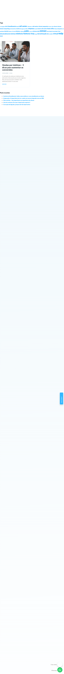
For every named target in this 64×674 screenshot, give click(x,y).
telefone (13, 34)
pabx (26, 31)
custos (18, 28)
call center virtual (37, 26)
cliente (55, 26)
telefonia (19, 34)
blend (17, 26)
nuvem (6, 31)
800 (6, 26)
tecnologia (49, 31)
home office (50, 28)
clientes (59, 26)
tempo (36, 33)
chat (52, 26)
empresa (31, 28)
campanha (45, 26)
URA (48, 34)
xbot (1, 36)
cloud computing (5, 28)
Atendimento (11, 26)
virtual (55, 34)
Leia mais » (4, 84)
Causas (49, 26)
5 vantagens (2, 26)
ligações (60, 28)
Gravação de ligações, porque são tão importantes (16, 104)
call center (23, 26)
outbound (22, 31)
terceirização (41, 34)
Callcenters (29, 26)
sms (38, 31)
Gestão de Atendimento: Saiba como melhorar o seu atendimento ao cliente (23, 96)
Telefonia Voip (28, 34)
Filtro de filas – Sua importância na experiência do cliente (18, 100)
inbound (56, 28)
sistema (35, 31)
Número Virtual (12, 31)
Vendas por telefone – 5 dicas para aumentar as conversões (13, 67)
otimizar (17, 31)
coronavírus (13, 28)
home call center (42, 28)
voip (60, 33)
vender (51, 34)
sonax (43, 30)
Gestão (35, 28)
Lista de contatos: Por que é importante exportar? (16, 102)
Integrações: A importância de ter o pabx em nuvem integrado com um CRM (23, 98)
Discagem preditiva (24, 28)
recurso (30, 31)
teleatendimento (5, 34)
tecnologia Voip (56, 31)
